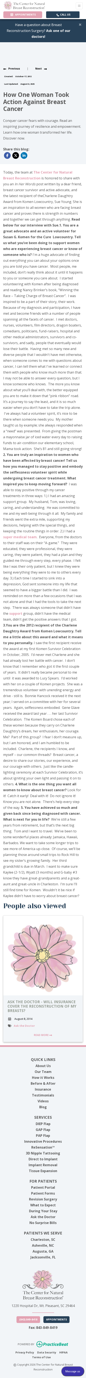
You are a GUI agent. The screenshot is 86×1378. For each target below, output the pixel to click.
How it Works (43, 1077)
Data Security (46, 1352)
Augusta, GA (43, 1251)
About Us (43, 1065)
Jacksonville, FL (43, 1257)
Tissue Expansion (43, 1171)
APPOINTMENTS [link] (25, 14)
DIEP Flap (43, 1123)
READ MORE (41, 1035)
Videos (43, 1101)
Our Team (43, 1071)
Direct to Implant (43, 1159)
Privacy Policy (24, 1352)
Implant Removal (43, 1165)
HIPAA (63, 1352)
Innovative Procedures (43, 1141)
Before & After (43, 1083)
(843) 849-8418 (28, 1319)
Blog (43, 1107)
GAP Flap (43, 1129)
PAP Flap (43, 1135)
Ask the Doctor (24, 1026)
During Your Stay (43, 1211)
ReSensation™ (43, 1147)
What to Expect (43, 1205)
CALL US (64, 14)
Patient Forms (43, 1193)
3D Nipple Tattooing (43, 1153)
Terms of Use (41, 1357)
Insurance (43, 1089)
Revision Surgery (43, 1199)
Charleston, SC (43, 1239)
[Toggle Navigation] (79, 5)
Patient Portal (43, 1187)
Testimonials (43, 1095)
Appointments (56, 1319)
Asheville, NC (43, 1245)
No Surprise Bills (43, 1222)
